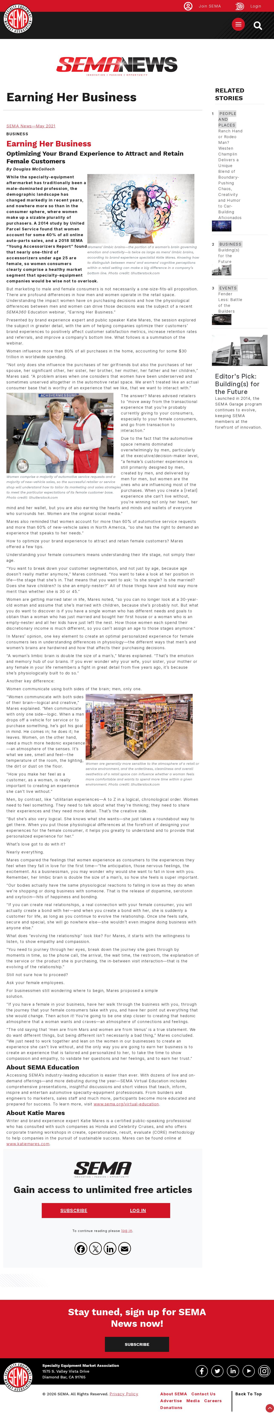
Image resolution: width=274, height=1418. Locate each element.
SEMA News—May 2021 (30, 126)
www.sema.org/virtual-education (126, 1104)
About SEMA (173, 1394)
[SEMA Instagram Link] (264, 1371)
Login (255, 6)
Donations (171, 1407)
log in (126, 1230)
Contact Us (203, 1394)
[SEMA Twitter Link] (217, 1371)
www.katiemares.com (27, 1144)
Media (193, 1401)
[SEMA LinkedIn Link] (233, 1371)
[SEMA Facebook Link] (202, 1371)
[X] (95, 1248)
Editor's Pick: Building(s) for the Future (237, 383)
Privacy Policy (124, 1394)
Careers (213, 1401)
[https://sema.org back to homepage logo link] (262, 25)
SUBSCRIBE (74, 1210)
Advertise (171, 1401)
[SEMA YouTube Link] (249, 1371)
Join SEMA (210, 6)
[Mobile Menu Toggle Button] (238, 24)
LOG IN (138, 1210)
